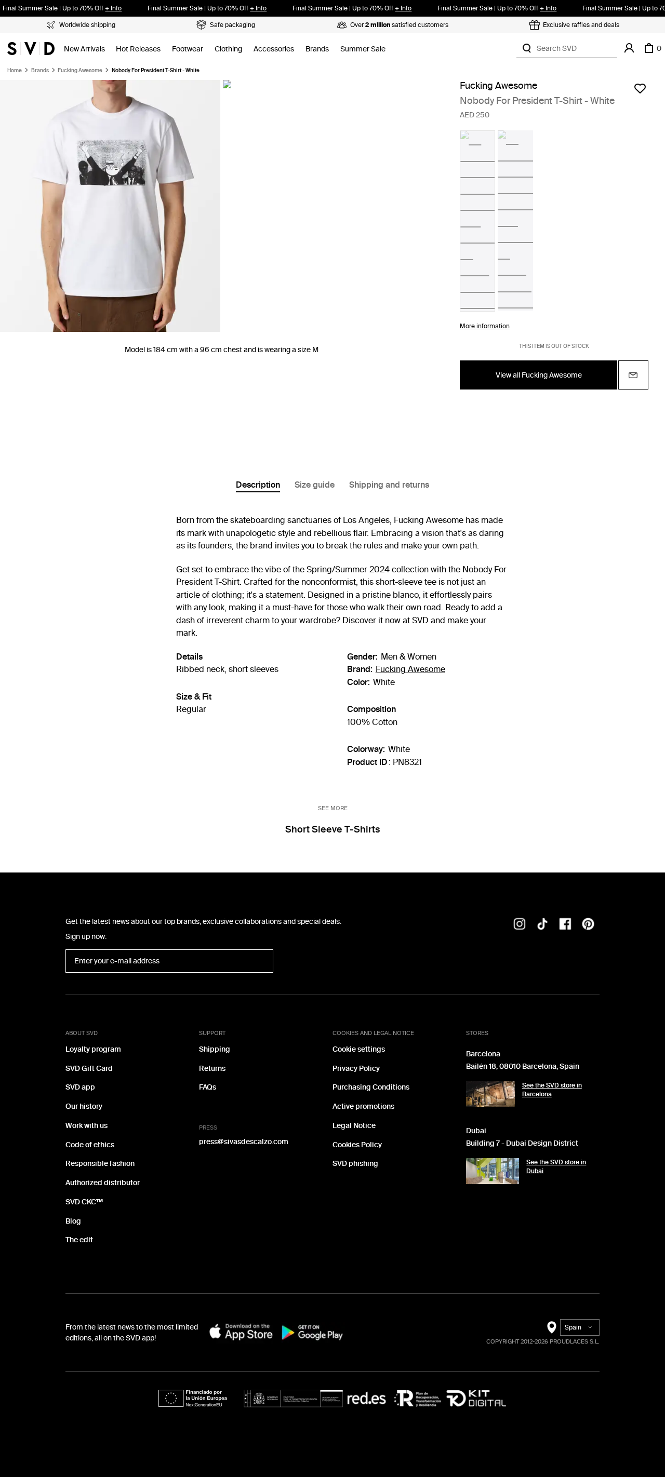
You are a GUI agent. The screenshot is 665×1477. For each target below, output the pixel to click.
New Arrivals (84, 49)
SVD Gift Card (89, 1068)
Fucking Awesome (80, 71)
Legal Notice (354, 1125)
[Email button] (633, 375)
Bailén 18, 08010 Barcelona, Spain (522, 1066)
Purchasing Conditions (370, 1087)
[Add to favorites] (640, 88)
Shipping (214, 1049)
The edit (79, 1240)
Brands (317, 49)
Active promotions (363, 1106)
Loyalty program (93, 1049)
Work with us (86, 1125)
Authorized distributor (102, 1182)
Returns (212, 1068)
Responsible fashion (100, 1163)
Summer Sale (362, 49)
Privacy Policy (356, 1068)
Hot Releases (138, 49)
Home (14, 71)
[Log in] (629, 48)
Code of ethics (89, 1144)
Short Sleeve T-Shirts (332, 829)
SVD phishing (355, 1163)
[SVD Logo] (31, 48)
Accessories (274, 49)
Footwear (187, 49)
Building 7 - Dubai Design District (522, 1143)
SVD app (80, 1087)
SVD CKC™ (84, 1202)
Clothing (228, 49)
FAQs (207, 1087)
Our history (83, 1106)
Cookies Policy (357, 1144)
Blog (73, 1221)
